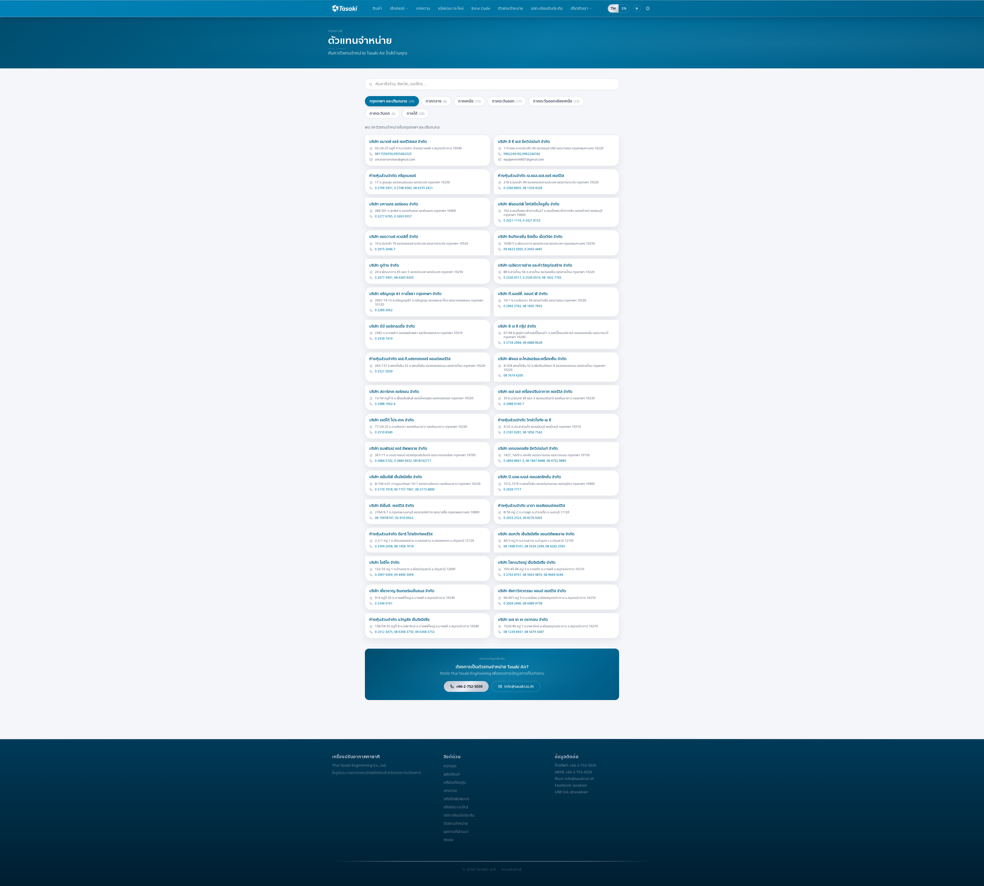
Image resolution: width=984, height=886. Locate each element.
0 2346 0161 (384, 603)
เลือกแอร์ (397, 8)
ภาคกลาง (436, 101)
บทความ (423, 8)
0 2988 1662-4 (385, 404)
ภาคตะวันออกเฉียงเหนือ (556, 101)
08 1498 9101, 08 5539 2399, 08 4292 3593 (534, 546)
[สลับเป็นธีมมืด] (637, 8)
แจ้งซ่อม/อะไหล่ (451, 8)
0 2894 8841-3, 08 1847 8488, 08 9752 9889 (535, 461)
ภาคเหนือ (469, 101)
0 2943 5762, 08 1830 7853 (523, 306)
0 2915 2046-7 (385, 249)
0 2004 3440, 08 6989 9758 (523, 603)
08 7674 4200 (513, 375)
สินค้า (377, 8)
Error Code (480, 8)
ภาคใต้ (416, 113)
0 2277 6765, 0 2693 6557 (393, 216)
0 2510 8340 (384, 432)
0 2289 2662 (384, 310)
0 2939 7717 (512, 489)
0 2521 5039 (384, 371)
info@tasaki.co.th (519, 686)
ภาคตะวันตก (382, 113)
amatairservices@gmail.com (395, 160)
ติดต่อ (449, 839)
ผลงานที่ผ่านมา (456, 831)
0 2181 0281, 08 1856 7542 (523, 432)
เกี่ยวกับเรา (579, 8)
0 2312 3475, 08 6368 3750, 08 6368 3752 (405, 632)
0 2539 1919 (384, 339)
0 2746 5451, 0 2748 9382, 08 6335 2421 (404, 188)
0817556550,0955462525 (393, 154)
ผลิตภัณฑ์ (452, 774)
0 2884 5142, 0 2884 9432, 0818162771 (403, 461)
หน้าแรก (450, 766)
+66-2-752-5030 (469, 686)
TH (613, 8)
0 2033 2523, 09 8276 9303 (523, 518)
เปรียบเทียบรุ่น (455, 782)
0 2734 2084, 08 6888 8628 (523, 343)
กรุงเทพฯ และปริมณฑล (392, 101)
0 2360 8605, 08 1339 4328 (523, 188)
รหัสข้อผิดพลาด (456, 798)
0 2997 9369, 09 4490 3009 (394, 575)
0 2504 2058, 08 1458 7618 (394, 546)
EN (624, 8)
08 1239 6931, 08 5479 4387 (524, 632)
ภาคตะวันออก (507, 101)
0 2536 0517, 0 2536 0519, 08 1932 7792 (532, 278)
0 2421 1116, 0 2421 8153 (522, 220)
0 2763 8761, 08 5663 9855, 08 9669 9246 (533, 575)
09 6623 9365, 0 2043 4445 (523, 249)
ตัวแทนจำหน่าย (510, 8)
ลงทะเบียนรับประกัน (547, 8)
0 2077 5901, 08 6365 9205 (394, 278)
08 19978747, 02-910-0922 (394, 518)
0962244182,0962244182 (522, 154)
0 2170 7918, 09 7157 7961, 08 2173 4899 (405, 489)
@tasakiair (579, 792)
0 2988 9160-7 (514, 404)
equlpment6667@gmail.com (524, 160)
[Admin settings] (648, 8)
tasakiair (580, 785)
